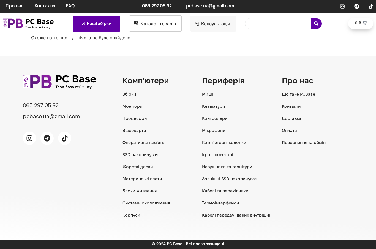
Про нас (14, 6)
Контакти (44, 6)
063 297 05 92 (157, 6)
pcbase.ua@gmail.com (210, 6)
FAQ (70, 6)
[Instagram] (342, 6)
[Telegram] (357, 6)
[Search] (316, 23)
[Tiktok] (371, 6)
